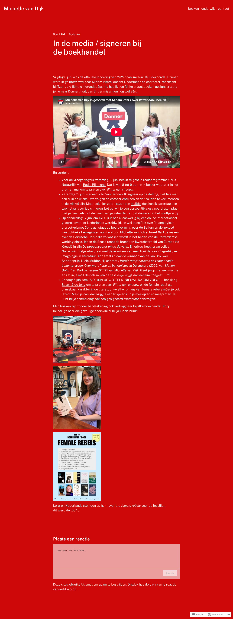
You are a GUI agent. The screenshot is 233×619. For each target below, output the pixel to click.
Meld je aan (80, 294)
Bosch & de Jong (73, 284)
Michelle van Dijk (24, 8)
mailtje (136, 204)
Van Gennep (114, 194)
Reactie (170, 573)
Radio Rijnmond (94, 185)
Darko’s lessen (168, 232)
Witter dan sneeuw (130, 77)
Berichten (75, 34)
